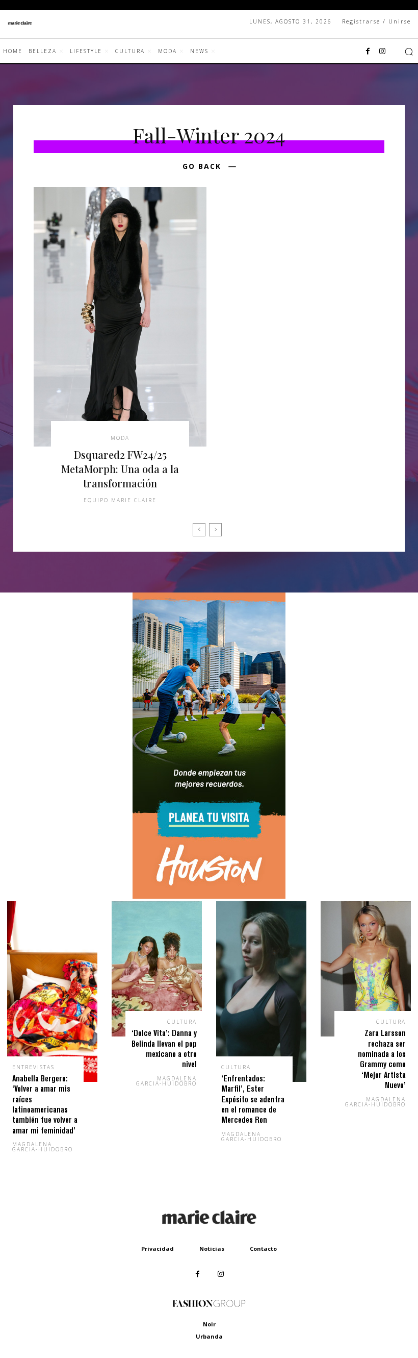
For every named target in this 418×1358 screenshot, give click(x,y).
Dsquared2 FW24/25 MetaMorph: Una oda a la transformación (120, 469)
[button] (409, 51)
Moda (120, 437)
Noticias (211, 1248)
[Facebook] (368, 51)
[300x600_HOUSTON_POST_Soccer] (209, 896)
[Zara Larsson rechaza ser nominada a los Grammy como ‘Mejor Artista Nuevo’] (366, 969)
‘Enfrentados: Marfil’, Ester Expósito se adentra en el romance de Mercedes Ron (252, 1099)
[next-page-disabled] (215, 529)
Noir (209, 1324)
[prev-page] (199, 529)
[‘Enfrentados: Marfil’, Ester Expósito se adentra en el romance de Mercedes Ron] (261, 991)
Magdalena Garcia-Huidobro (42, 1147)
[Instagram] (382, 51)
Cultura (182, 1021)
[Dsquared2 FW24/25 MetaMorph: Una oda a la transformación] (120, 317)
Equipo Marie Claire (120, 500)
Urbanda (209, 1336)
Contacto (263, 1248)
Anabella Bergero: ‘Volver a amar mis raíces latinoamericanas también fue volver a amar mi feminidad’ (44, 1104)
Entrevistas (33, 1067)
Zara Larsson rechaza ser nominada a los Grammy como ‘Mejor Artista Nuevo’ (382, 1058)
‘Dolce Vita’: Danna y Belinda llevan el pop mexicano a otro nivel (164, 1048)
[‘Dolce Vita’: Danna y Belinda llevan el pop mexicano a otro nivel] (157, 969)
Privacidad (157, 1248)
